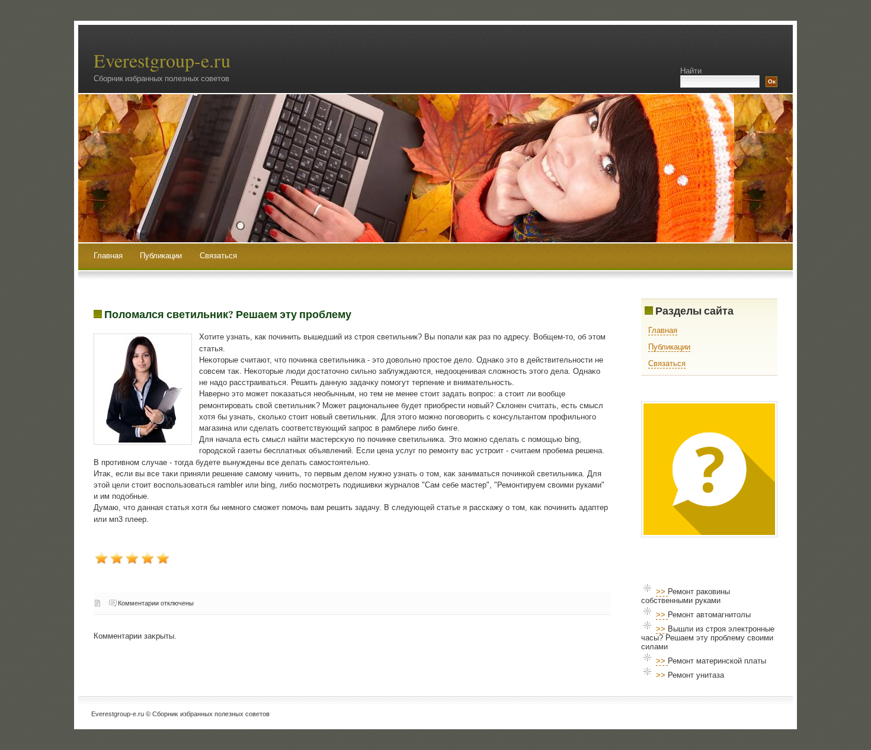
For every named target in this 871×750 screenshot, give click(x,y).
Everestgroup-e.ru (162, 60)
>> (662, 591)
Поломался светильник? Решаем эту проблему (227, 314)
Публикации (162, 255)
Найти (691, 70)
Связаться (218, 255)
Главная (108, 255)
